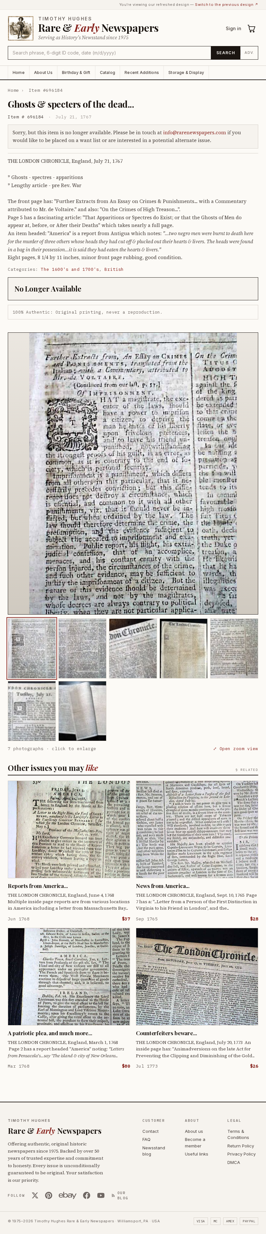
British (114, 269)
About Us (43, 72)
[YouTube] (101, 1195)
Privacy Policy (241, 1153)
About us (194, 1131)
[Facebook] (86, 1195)
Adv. (249, 52)
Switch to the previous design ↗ (226, 4)
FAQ (146, 1139)
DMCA (233, 1162)
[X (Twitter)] (35, 1195)
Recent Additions (142, 72)
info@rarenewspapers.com (194, 132)
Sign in (233, 28)
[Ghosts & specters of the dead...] (32, 648)
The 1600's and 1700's (70, 269)
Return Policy (240, 1145)
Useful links (196, 1153)
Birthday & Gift (76, 72)
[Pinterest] (48, 1195)
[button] (133, 473)
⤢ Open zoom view (235, 748)
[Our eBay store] (68, 1195)
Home (19, 72)
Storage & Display (186, 72)
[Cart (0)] (251, 28)
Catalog (107, 72)
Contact (150, 1131)
